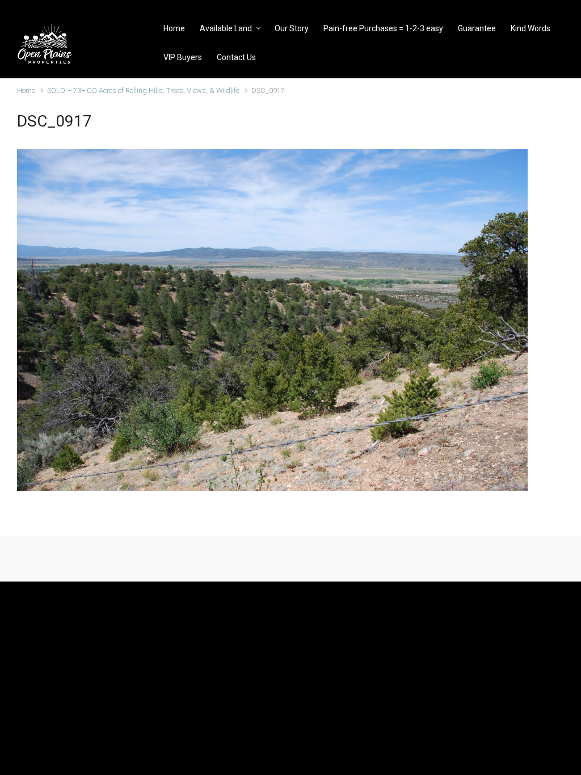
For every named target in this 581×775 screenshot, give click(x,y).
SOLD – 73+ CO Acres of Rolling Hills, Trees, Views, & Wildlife (143, 90)
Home (26, 90)
